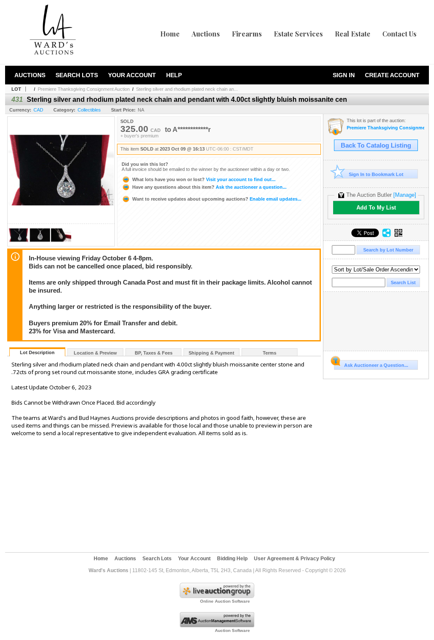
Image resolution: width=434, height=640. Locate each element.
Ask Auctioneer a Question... (376, 365)
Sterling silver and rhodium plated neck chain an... (187, 89)
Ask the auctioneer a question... (209, 187)
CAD (38, 109)
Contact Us (399, 33)
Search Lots (77, 75)
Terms (269, 352)
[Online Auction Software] (217, 596)
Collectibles (89, 109)
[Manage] (405, 195)
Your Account (132, 75)
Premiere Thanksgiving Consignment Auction (84, 89)
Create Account (392, 75)
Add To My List (376, 207)
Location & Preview (95, 352)
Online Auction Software (225, 601)
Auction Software (232, 630)
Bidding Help (232, 559)
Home (170, 33)
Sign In (344, 75)
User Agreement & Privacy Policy (294, 559)
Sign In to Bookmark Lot (376, 174)
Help (174, 75)
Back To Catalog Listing (376, 145)
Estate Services (298, 33)
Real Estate (352, 33)
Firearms (247, 33)
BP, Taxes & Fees (153, 352)
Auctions (206, 33)
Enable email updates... (216, 198)
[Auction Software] (217, 626)
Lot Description (37, 352)
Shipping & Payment (211, 352)
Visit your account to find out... (203, 179)
